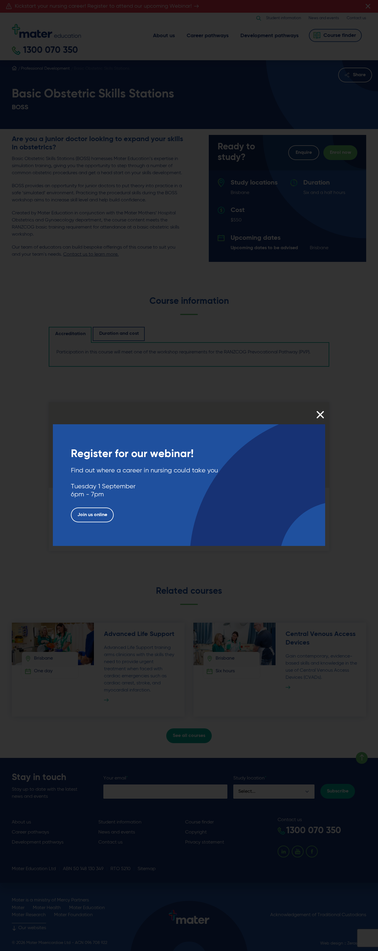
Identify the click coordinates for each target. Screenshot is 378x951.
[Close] (320, 415)
